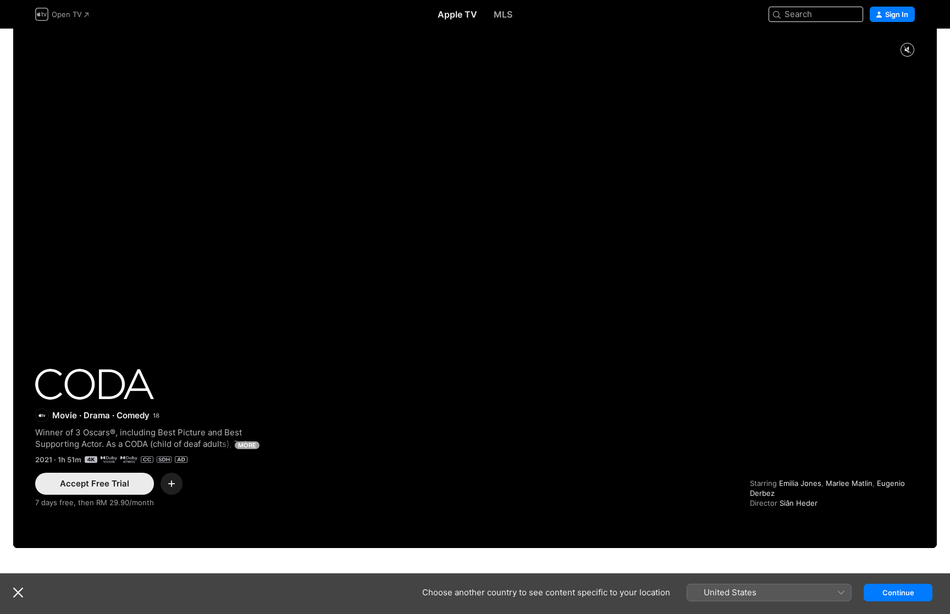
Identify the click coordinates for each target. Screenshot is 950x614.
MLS (503, 14)
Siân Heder (799, 503)
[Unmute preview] (907, 50)
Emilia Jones (800, 483)
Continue (898, 592)
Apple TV (457, 14)
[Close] (18, 593)
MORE (247, 445)
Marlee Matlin (849, 483)
